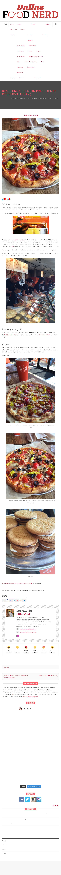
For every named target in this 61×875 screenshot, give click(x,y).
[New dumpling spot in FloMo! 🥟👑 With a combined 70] (24, 730)
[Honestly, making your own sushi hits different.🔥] (36, 716)
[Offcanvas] (5, 24)
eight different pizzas (18, 240)
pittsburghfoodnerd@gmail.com (28, 629)
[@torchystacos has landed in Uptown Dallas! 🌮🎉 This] (24, 773)
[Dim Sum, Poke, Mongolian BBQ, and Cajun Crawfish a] (24, 716)
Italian (18, 62)
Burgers (38, 51)
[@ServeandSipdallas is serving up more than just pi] (36, 759)
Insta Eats (30, 40)
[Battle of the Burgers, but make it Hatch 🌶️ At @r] (24, 744)
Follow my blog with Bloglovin (30, 696)
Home (12, 24)
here (13, 246)
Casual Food (13, 29)
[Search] (56, 24)
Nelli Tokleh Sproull (31, 115)
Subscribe (12, 78)
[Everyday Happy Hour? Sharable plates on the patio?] (36, 766)
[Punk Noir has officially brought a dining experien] (36, 752)
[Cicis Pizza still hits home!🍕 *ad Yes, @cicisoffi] (24, 737)
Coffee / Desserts (21, 56)
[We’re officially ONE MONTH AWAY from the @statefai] (24, 723)
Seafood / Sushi (31, 67)
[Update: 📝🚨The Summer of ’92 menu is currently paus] (36, 723)
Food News (13, 35)
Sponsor (21, 78)
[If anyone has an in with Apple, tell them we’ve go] (36, 780)
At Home (48, 24)
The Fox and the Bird (44, 334)
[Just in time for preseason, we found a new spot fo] (24, 759)
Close (55, 805)
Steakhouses (20, 72)
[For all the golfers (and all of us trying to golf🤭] (36, 744)
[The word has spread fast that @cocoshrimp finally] (24, 780)
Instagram (10, 334)
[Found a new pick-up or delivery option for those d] (24, 752)
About (19, 24)
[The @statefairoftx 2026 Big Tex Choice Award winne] (36, 737)
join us (13, 694)
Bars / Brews (20, 51)
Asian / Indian (32, 45)
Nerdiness (29, 35)
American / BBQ (21, 45)
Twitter (16, 334)
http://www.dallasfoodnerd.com (28, 632)
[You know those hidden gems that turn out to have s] (36, 773)
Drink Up (23, 29)
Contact (33, 24)
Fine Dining (45, 35)
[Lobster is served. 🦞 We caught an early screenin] (24, 766)
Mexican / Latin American (30, 62)
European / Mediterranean (36, 56)
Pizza (42, 62)
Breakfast (29, 51)
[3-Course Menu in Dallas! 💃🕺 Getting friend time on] (36, 730)
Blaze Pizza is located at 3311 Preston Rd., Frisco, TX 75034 (17, 583)
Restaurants (37, 78)
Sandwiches (20, 67)
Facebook (4, 334)
